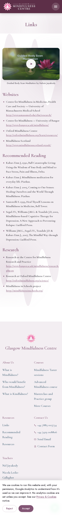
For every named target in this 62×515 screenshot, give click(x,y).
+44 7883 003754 (47, 425)
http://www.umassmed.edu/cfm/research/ (28, 115)
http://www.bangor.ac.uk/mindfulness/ (27, 125)
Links (5, 425)
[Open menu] (56, 6)
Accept (26, 508)
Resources (8, 444)
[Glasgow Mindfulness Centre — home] (19, 6)
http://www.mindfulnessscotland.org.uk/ (28, 145)
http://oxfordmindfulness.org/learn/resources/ (32, 135)
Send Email (44, 439)
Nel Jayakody (10, 465)
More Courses (42, 406)
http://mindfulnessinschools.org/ (24, 290)
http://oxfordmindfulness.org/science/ (27, 280)
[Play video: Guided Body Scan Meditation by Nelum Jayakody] (31, 64)
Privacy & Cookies (46, 497)
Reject (9, 508)
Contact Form (46, 446)
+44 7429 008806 (47, 432)
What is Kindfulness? (15, 394)
